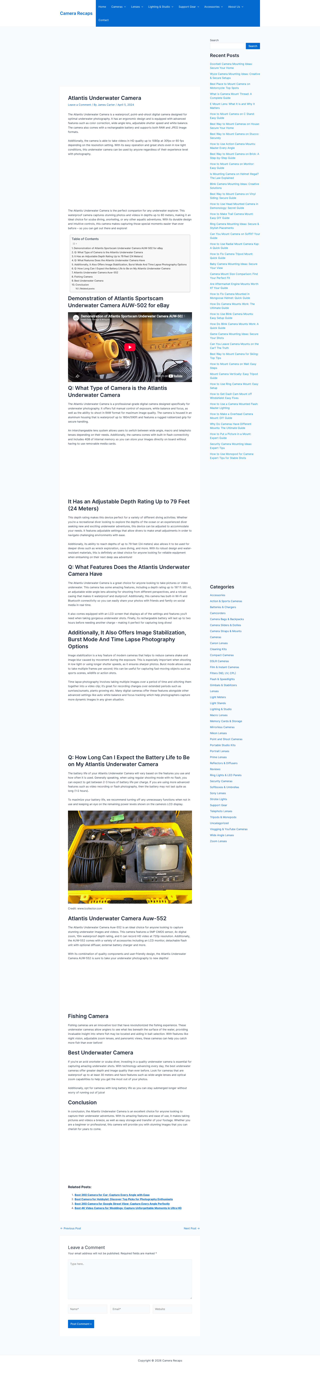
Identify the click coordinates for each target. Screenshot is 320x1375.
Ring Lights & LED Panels (226, 775)
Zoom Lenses (218, 841)
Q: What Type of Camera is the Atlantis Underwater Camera (108, 252)
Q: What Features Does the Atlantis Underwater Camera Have (109, 260)
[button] (124, 6)
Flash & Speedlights (222, 679)
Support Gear (187, 6)
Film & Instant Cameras (224, 667)
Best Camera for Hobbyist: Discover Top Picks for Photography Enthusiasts (124, 1199)
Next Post (192, 1228)
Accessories (212, 6)
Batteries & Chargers (223, 607)
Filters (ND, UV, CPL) (223, 673)
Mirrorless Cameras (222, 727)
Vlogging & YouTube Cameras (229, 829)
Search (214, 40)
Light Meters (218, 697)
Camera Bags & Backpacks (227, 619)
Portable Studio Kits (223, 745)
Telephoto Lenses (221, 811)
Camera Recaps (76, 13)
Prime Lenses (218, 757)
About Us (234, 6)
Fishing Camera (83, 276)
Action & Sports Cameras (226, 601)
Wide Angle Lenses (222, 835)
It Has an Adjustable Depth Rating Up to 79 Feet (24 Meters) (108, 256)
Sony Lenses (218, 793)
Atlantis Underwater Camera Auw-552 (96, 272)
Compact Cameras (222, 655)
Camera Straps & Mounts (226, 631)
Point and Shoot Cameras (226, 739)
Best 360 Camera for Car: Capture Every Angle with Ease (112, 1194)
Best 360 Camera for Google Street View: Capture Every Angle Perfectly (122, 1203)
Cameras (116, 6)
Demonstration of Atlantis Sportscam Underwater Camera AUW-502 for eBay (118, 248)
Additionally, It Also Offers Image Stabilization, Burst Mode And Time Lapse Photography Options (130, 264)
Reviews (215, 769)
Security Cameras (221, 781)
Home (102, 6)
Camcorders (218, 613)
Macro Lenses (219, 715)
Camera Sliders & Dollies (225, 625)
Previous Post (70, 1228)
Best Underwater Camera (88, 280)
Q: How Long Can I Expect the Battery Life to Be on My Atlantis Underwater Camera (122, 268)
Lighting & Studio (159, 6)
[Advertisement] (130, 62)
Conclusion (82, 284)
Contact (103, 20)
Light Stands (218, 703)
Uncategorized (219, 823)
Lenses (135, 6)
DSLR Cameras (219, 661)
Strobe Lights (218, 799)
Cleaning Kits (218, 649)
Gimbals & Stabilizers (223, 685)
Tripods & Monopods (223, 817)
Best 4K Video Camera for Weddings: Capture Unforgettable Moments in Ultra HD (128, 1208)
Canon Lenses (219, 643)
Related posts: (87, 288)
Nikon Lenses (218, 733)
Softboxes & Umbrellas (224, 787)
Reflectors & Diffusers (224, 763)
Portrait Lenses (219, 751)
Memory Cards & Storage (226, 721)
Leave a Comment (79, 104)
